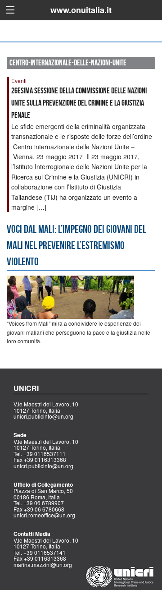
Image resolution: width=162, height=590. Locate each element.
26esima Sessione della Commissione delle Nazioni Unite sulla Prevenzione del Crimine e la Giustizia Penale (79, 103)
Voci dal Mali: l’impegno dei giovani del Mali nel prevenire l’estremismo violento (76, 245)
